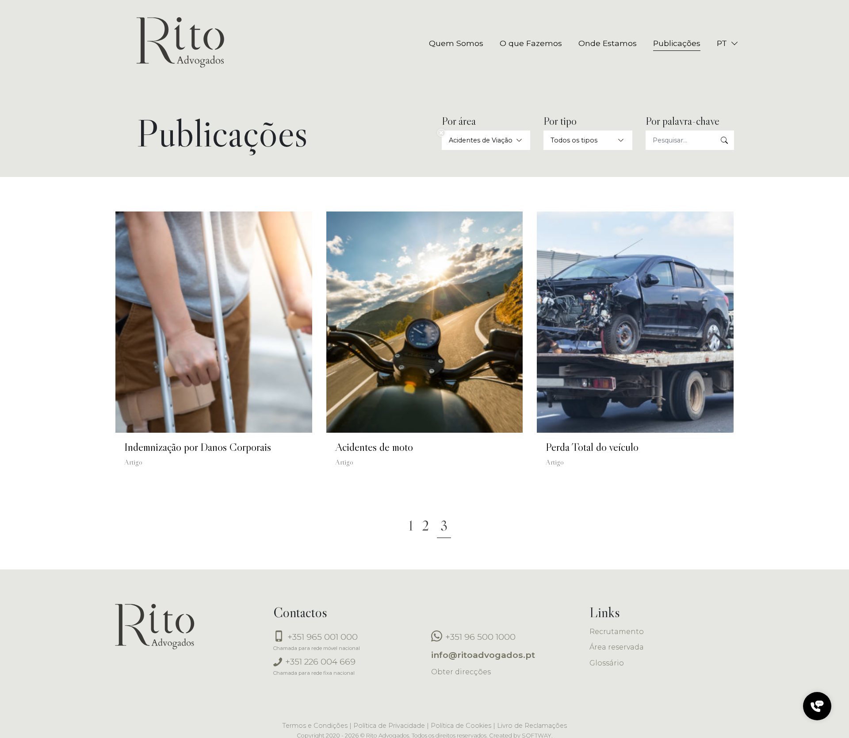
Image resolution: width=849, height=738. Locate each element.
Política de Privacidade (389, 726)
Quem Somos (456, 43)
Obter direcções (461, 672)
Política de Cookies (461, 726)
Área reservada (616, 647)
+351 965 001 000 (321, 636)
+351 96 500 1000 (479, 636)
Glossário (606, 663)
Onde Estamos (607, 43)
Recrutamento (616, 631)
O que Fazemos (531, 43)
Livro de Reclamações (532, 726)
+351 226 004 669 (319, 661)
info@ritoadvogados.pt (483, 655)
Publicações (676, 43)
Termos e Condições (315, 726)
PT (722, 43)
